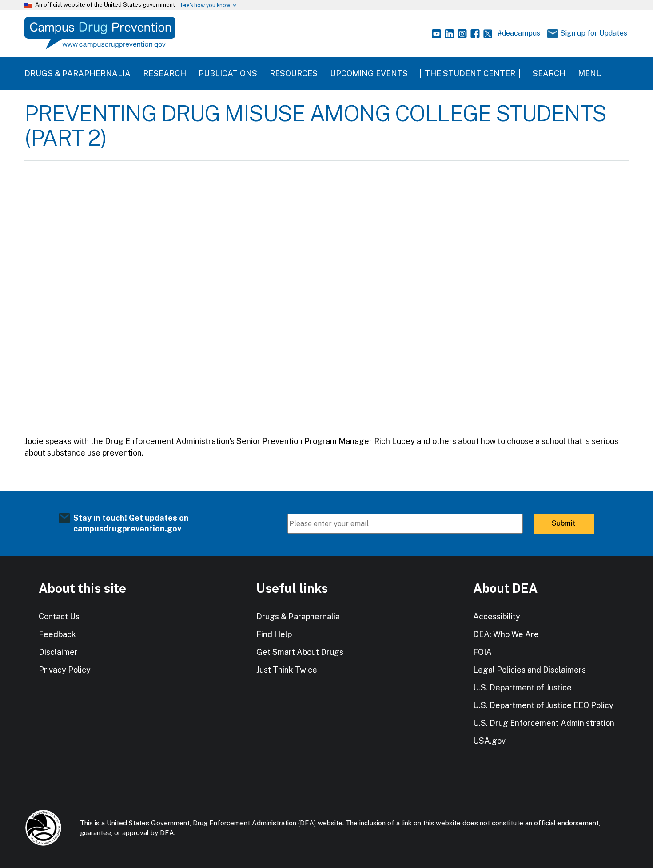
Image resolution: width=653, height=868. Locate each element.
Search (549, 73)
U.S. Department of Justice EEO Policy (543, 705)
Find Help (274, 634)
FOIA (482, 652)
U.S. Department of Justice (522, 687)
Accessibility (496, 616)
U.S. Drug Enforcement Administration (543, 723)
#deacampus (519, 33)
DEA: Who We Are (506, 634)
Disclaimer (58, 652)
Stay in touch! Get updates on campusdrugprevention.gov (131, 523)
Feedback (57, 634)
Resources (294, 73)
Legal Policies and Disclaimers (529, 669)
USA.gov (489, 740)
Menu (590, 73)
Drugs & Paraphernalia (77, 73)
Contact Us (59, 616)
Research (164, 73)
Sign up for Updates (590, 33)
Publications (228, 73)
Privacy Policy (65, 669)
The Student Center (470, 73)
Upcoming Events (369, 73)
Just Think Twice (286, 669)
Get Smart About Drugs (299, 652)
